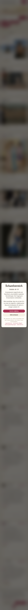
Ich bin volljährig (14, 311)
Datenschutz (20, 324)
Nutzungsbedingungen (10, 324)
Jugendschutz (8, 323)
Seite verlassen (14, 314)
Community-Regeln (17, 323)
